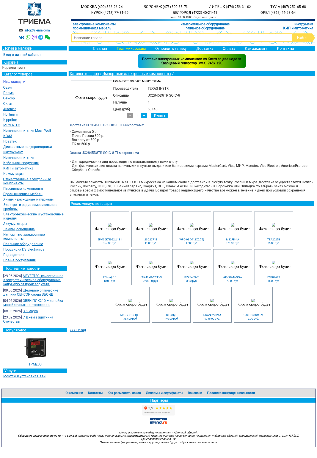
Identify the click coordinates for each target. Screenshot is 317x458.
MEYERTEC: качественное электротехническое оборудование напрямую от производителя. (33, 280)
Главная (100, 48)
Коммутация (13, 174)
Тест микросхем (131, 48)
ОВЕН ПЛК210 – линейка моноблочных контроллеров (33, 303)
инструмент (303, 24)
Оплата (229, 48)
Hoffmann (10, 114)
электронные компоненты (94, 24)
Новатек (10, 141)
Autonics (9, 109)
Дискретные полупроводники (27, 147)
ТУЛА (288, 6)
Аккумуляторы (15, 224)
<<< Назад (78, 330)
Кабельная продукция (21, 163)
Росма (8, 93)
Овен (7, 87)
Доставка (204, 48)
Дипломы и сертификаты (164, 393)
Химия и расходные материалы (28, 199)
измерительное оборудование (205, 24)
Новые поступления (19, 260)
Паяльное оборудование (23, 244)
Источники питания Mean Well (27, 131)
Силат (8, 104)
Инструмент (13, 152)
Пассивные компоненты (23, 189)
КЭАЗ (7, 136)
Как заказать (256, 48)
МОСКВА (102, 6)
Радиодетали (13, 255)
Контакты (285, 48)
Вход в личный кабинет (22, 55)
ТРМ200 (35, 364)
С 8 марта (30, 311)
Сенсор (9, 98)
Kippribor (10, 120)
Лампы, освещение (19, 229)
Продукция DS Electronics (23, 249)
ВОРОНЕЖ (166, 6)
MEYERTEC (11, 125)
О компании (74, 393)
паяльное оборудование (205, 28)
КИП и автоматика (298, 28)
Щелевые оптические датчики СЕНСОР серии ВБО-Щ (30, 292)
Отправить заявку (171, 48)
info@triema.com (37, 30)
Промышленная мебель (22, 194)
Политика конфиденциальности (231, 393)
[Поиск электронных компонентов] (158, 423)
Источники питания (18, 157)
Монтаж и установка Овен (24, 376)
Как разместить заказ (124, 393)
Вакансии (195, 393)
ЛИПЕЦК (230, 6)
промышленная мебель (92, 28)
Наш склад (12, 82)
